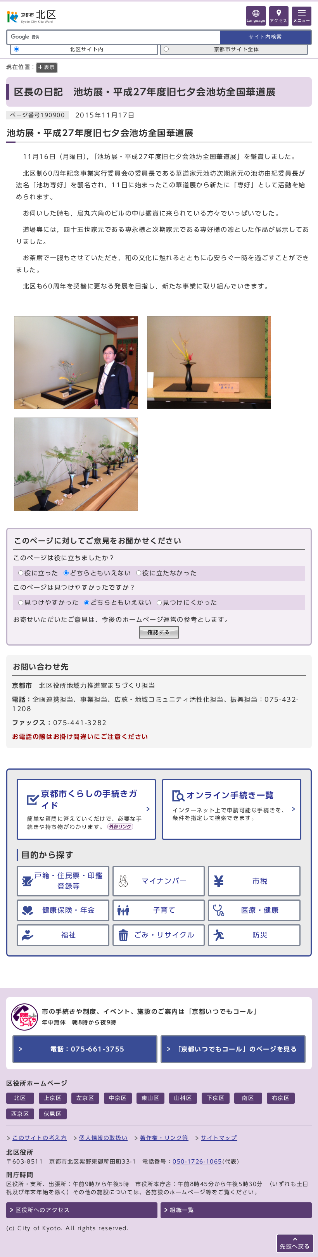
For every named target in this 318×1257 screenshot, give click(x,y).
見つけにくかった (190, 602)
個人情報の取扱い (103, 1138)
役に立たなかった (169, 573)
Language (256, 20)
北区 (20, 1098)
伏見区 (53, 1114)
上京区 (53, 1098)
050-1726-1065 (197, 1161)
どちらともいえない (100, 573)
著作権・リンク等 (164, 1138)
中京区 (118, 1098)
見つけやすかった (51, 602)
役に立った (41, 573)
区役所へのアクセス (43, 1210)
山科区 (183, 1098)
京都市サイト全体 (236, 49)
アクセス (279, 20)
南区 (248, 1098)
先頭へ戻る (295, 1246)
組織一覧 (182, 1210)
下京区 (216, 1098)
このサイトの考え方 (39, 1138)
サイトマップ (219, 1138)
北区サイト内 (87, 49)
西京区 (20, 1114)
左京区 (85, 1098)
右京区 (281, 1098)
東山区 (151, 1098)
